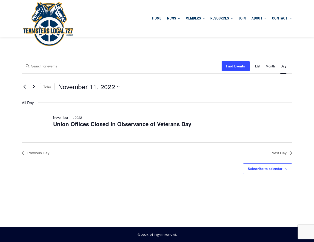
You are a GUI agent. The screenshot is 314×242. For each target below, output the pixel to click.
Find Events (235, 66)
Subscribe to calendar (265, 168)
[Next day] (33, 86)
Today (47, 86)
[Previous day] (24, 86)
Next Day (279, 153)
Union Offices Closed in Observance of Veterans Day (122, 124)
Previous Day (38, 153)
